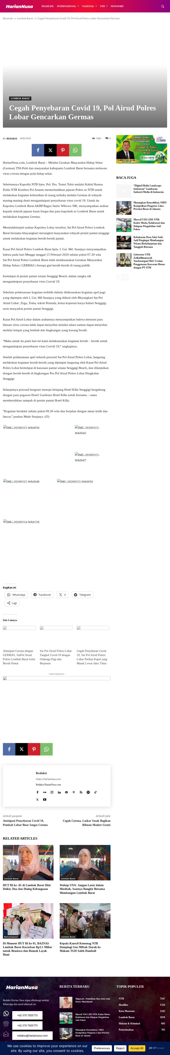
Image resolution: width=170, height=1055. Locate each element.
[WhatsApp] (75, 150)
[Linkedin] (59, 791)
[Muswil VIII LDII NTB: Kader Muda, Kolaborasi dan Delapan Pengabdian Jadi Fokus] (124, 225)
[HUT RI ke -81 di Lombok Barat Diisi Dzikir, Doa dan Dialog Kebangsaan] (28, 862)
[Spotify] (88, 791)
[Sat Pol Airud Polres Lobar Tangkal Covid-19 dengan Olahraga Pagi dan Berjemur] (56, 635)
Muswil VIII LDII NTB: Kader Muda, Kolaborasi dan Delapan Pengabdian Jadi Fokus (92, 1017)
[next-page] (125, 277)
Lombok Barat (25, 18)
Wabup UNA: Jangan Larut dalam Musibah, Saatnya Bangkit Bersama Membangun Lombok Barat (82, 889)
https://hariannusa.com (48, 779)
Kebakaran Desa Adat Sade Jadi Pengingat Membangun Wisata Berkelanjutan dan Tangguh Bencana (149, 242)
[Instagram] (51, 791)
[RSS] (81, 791)
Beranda (8, 18)
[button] (162, 6)
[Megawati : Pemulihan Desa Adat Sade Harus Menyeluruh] (66, 1002)
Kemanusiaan (11, 936)
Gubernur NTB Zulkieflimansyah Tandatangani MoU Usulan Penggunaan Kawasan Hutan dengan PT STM (149, 261)
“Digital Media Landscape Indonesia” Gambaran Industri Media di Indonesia (149, 188)
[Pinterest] (63, 150)
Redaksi (12, 138)
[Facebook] (38, 150)
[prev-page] (118, 277)
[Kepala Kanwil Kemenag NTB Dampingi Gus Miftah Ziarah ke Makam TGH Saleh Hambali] (85, 921)
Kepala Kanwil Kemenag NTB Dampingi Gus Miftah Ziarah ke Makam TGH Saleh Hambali (80, 947)
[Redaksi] (19, 786)
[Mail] (66, 791)
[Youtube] (44, 798)
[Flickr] (44, 791)
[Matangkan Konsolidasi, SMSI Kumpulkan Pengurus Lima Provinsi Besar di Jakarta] (124, 208)
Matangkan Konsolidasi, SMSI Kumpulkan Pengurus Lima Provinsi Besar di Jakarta (150, 205)
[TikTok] (95, 791)
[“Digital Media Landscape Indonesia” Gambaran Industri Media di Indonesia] (124, 191)
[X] (50, 150)
